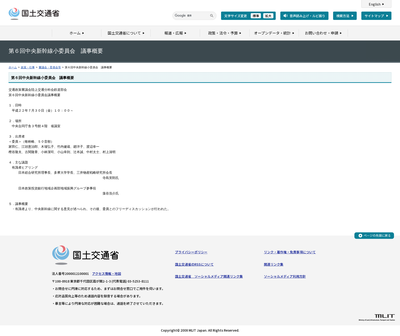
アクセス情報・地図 (106, 273)
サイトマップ (374, 15)
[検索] (212, 16)
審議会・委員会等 (50, 67)
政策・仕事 (28, 67)
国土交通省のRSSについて (194, 264)
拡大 (268, 15)
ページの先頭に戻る (377, 235)
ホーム (13, 67)
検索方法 (342, 15)
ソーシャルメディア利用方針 (285, 276)
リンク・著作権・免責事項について (290, 252)
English (375, 4)
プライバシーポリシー (191, 252)
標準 (256, 15)
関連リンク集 (273, 264)
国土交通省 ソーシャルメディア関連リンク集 (209, 276)
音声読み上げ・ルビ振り (307, 15)
